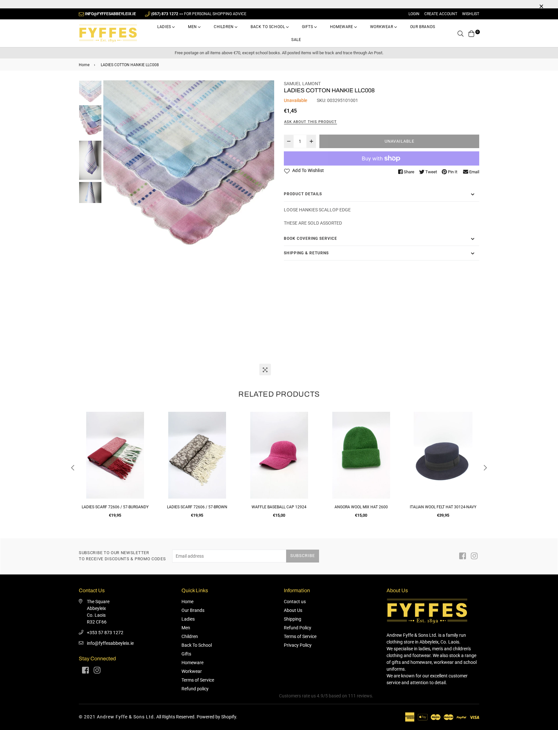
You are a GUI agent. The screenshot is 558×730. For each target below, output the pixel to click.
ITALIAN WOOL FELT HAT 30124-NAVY (443, 507)
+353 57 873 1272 (105, 632)
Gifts (308, 27)
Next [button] (266, 229)
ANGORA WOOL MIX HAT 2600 (361, 507)
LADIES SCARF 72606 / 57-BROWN (197, 507)
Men (193, 27)
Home (84, 65)
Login (413, 14)
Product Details (303, 194)
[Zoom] (265, 369)
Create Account (440, 14)
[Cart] (471, 33)
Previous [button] (111, 229)
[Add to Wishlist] (144, 440)
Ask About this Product (310, 122)
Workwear (382, 27)
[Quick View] (144, 427)
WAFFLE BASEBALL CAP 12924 (279, 507)
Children (224, 27)
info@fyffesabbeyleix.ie (110, 643)
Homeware (342, 27)
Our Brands (422, 27)
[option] (188, 165)
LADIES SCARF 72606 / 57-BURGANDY (115, 507)
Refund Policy (297, 627)
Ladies (164, 27)
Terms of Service (197, 680)
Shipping (292, 619)
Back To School (268, 27)
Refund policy (195, 688)
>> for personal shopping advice (198, 14)
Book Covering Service (310, 238)
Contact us (295, 601)
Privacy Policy (298, 645)
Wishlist (470, 14)
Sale (296, 39)
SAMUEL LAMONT (302, 83)
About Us (293, 610)
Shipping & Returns (306, 253)
